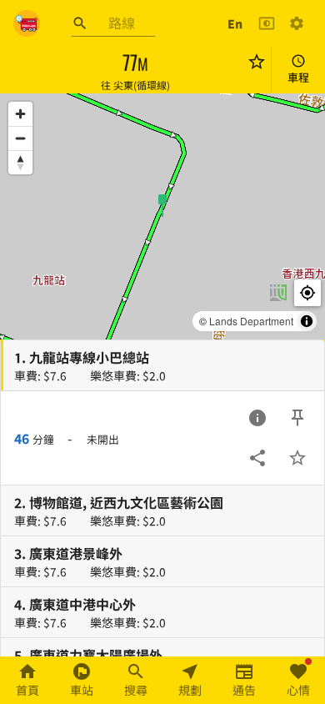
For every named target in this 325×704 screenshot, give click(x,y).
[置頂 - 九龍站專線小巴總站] (298, 418)
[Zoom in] (20, 114)
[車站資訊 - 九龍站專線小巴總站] (258, 418)
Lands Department (251, 321)
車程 (298, 77)
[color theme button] (267, 23)
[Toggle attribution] (307, 321)
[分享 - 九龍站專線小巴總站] (258, 458)
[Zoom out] (20, 138)
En (235, 23)
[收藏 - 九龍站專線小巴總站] (298, 458)
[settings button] (297, 23)
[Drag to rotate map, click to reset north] (20, 162)
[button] (162, 204)
